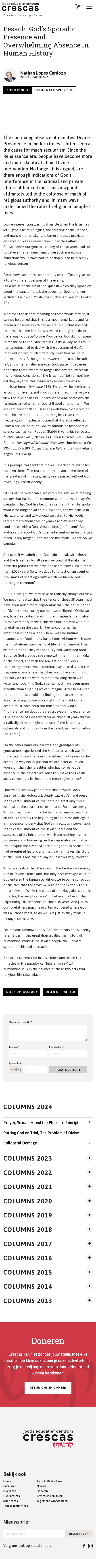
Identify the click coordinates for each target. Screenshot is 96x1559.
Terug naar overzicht (54, 90)
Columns (8, 15)
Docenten (9, 1491)
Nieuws (41, 1486)
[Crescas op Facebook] (84, 1546)
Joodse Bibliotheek (15, 1505)
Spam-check (16, 1063)
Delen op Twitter (60, 991)
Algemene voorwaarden (52, 1501)
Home (7, 1481)
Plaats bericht (68, 1069)
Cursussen (9, 1486)
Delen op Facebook (21, 991)
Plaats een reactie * (20, 1022)
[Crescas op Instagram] (90, 1546)
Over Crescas (11, 1496)
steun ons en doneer (48, 1387)
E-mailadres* (56, 1047)
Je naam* (14, 1047)
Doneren (42, 1491)
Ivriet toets (10, 1501)
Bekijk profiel (17, 90)
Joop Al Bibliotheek (49, 1481)
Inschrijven (79, 1533)
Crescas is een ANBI (49, 1496)
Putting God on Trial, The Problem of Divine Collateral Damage (41, 1138)
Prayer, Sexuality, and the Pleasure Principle (42, 1122)
